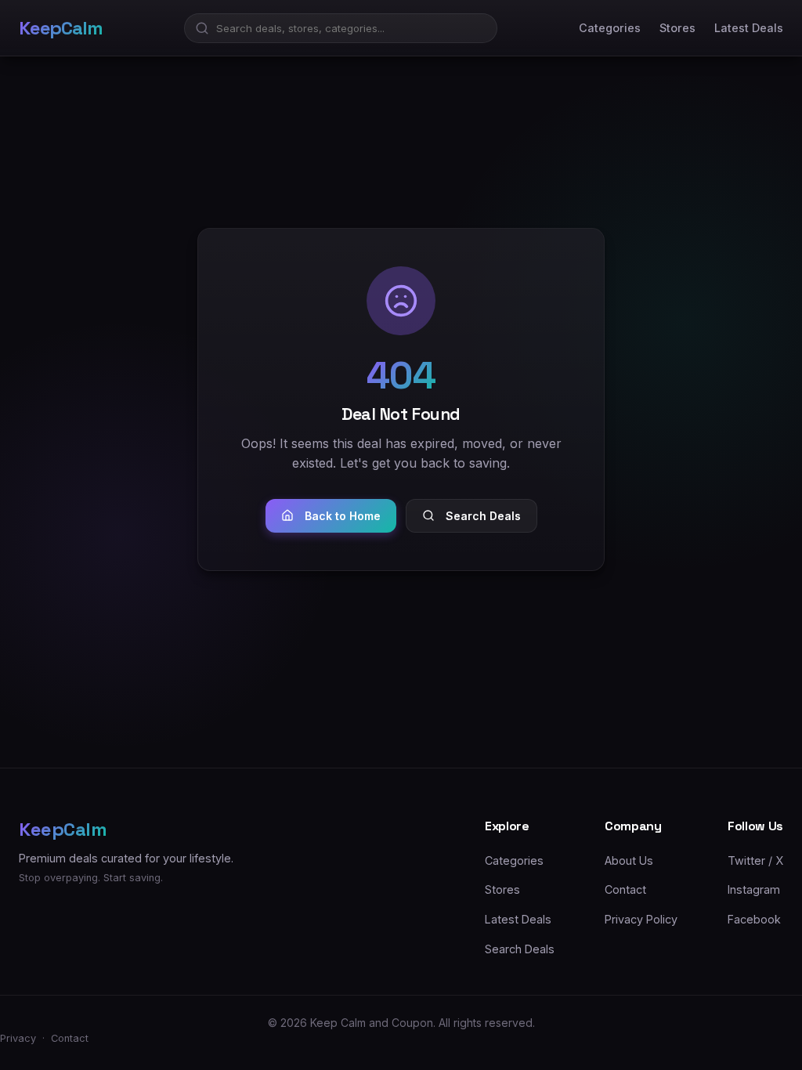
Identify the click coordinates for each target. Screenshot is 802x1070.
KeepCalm (60, 28)
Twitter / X (755, 860)
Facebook (754, 919)
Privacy (18, 1038)
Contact (625, 889)
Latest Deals (748, 27)
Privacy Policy (641, 919)
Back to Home (343, 515)
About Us (629, 860)
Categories (610, 27)
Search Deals (483, 515)
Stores (677, 27)
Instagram (754, 889)
